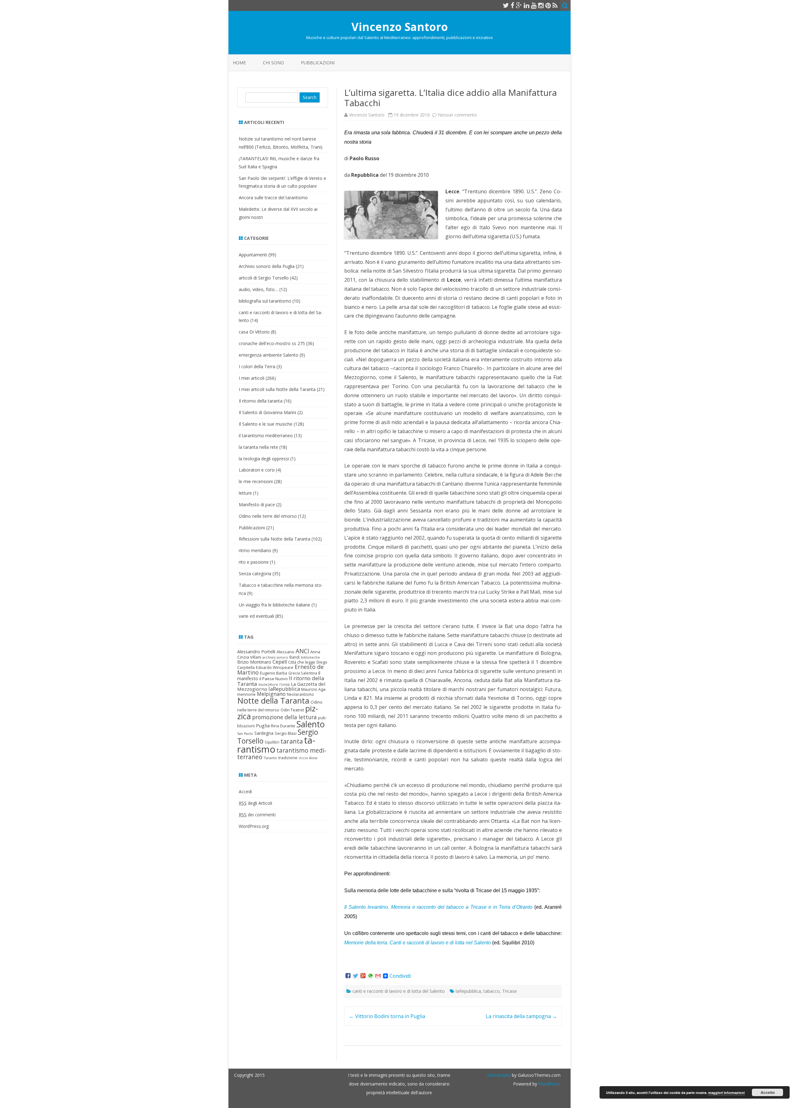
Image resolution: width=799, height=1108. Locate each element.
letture (245, 493)
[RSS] (555, 5)
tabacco (491, 991)
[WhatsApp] (370, 976)
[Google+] (363, 976)
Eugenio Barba (273, 673)
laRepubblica (468, 991)
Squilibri (272, 742)
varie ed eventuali (256, 616)
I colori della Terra (257, 366)
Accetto (768, 1092)
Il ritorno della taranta (260, 401)
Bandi (294, 657)
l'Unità (284, 684)
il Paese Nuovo (273, 678)
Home (239, 63)
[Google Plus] (519, 5)
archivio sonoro (275, 657)
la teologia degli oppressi (264, 459)
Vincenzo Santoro (399, 27)
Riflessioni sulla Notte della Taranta (274, 539)
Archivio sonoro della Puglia (267, 266)
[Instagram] (541, 5)
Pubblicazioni (318, 63)
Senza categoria (255, 573)
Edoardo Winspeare (274, 667)
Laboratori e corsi (257, 470)
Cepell (279, 661)
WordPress (549, 1084)
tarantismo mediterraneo (281, 753)
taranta (292, 741)
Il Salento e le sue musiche (265, 424)
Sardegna (263, 733)
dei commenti (257, 815)
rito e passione (254, 562)
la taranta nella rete (258, 447)
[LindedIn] (526, 5)
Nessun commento (457, 115)
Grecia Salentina (302, 673)
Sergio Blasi (286, 733)
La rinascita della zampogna (521, 1016)
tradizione (287, 757)
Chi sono (273, 63)
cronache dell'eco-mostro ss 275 (272, 343)
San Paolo (245, 733)
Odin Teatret (292, 710)
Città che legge (301, 662)
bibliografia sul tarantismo (265, 301)
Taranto (270, 757)
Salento (311, 724)
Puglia (263, 725)
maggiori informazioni (726, 1092)
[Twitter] (506, 5)
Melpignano (271, 693)
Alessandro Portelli (256, 652)
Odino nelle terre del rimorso (268, 516)
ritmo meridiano (255, 550)
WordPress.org (254, 826)
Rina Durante (283, 726)
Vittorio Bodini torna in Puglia (387, 1016)
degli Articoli (255, 803)
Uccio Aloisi (308, 758)
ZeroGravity (499, 1075)
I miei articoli (251, 378)
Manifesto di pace (257, 504)
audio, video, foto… (258, 289)
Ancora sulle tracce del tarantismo (273, 197)
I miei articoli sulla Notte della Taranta (277, 389)
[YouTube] (534, 5)
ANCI (302, 651)
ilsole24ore (268, 684)
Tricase (509, 991)
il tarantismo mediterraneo (266, 435)
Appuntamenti (253, 255)
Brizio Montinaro (254, 662)
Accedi (245, 791)
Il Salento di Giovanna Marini (267, 412)
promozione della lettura (284, 717)
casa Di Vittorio (254, 332)
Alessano (285, 652)
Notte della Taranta (273, 700)
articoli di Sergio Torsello (264, 278)
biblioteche (310, 657)
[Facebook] (512, 5)
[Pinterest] (548, 5)
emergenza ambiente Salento (268, 355)
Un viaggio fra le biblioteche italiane (274, 605)
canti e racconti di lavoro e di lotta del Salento (398, 991)
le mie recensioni (256, 481)
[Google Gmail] (378, 976)
